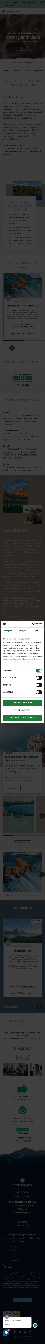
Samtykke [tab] (8, 631)
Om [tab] (36, 631)
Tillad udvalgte (22, 710)
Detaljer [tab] (22, 631)
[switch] (39, 678)
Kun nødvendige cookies (22, 718)
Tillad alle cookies (22, 703)
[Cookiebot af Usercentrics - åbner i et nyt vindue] (32, 624)
